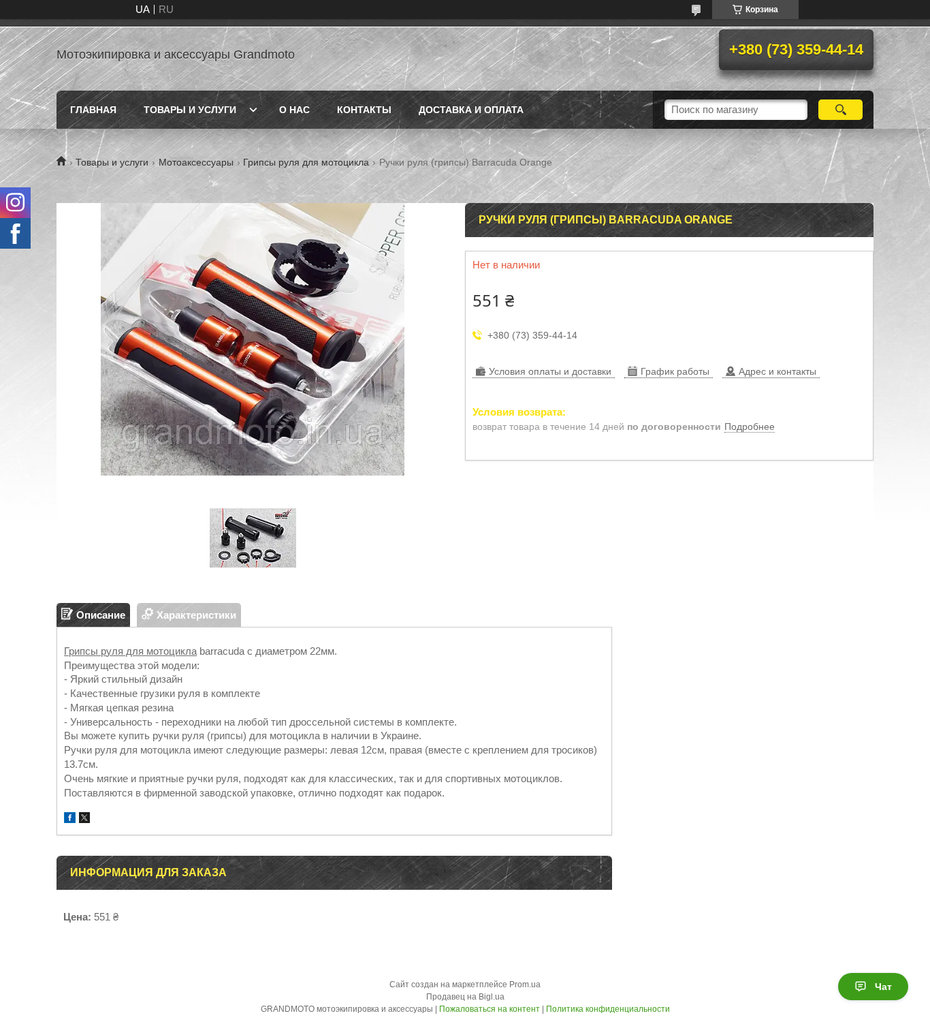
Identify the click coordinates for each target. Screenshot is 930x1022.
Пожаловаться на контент (489, 1009)
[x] (84, 819)
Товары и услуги (190, 109)
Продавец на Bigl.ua (465, 997)
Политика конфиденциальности (608, 1009)
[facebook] (70, 819)
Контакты (364, 109)
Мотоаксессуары (196, 162)
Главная (93, 109)
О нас (294, 109)
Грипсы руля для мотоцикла (306, 162)
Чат (883, 986)
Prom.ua (525, 984)
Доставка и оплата (471, 109)
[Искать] (840, 109)
